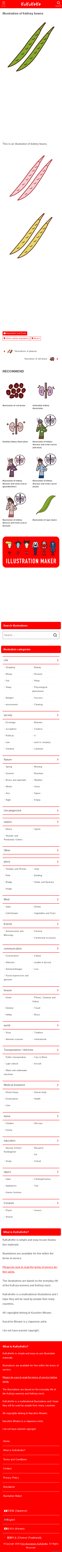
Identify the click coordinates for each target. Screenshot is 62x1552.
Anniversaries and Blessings (13, 933)
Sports (37, 829)
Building (38, 875)
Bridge (9, 882)
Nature (8, 759)
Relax (37, 680)
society (8, 715)
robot (8, 1179)
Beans (37, 338)
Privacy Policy (11, 1477)
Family (9, 1130)
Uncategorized (12, 810)
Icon (36, 969)
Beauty (37, 667)
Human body (40, 1092)
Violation (10, 749)
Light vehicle (12, 1063)
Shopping (10, 667)
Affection (10, 962)
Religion (10, 698)
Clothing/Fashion (42, 1179)
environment (12, 704)
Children (10, 1123)
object (7, 1171)
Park (8, 875)
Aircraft (37, 1063)
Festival (38, 931)
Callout (37, 956)
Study (8, 1161)
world (7, 1025)
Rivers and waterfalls (16, 780)
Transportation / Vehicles (18, 1049)
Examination (12, 1099)
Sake (8, 907)
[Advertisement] (31, 111)
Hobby (9, 1014)
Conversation (12, 956)
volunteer (38, 749)
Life (6, 660)
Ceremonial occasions (45, 938)
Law (8, 742)
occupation (11, 729)
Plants (9, 1210)
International (40, 1039)
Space (37, 793)
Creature (9, 1203)
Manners (38, 722)
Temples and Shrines (16, 869)
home (7, 1116)
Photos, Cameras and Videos (43, 999)
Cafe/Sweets (12, 913)
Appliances (11, 1186)
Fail (7, 680)
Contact (7, 1468)
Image (9, 889)
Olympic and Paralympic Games (13, 838)
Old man (38, 1123)
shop (36, 869)
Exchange (10, 722)
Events (8, 924)
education (10, 1140)
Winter (9, 786)
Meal (7, 899)
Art (35, 1154)
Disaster (38, 674)
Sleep (8, 687)
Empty (37, 800)
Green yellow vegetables (17, 338)
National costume (14, 1039)
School (37, 1161)
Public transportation (16, 1057)
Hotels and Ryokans (44, 882)
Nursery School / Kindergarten (13, 1150)
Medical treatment (14, 1084)
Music (37, 1014)
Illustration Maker (12, 1496)
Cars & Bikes (40, 1057)
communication (13, 948)
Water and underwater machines (15, 1072)
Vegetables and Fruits (16, 333)
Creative (38, 729)
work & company (42, 742)
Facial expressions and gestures (16, 977)
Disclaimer (9, 1487)
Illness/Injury (12, 1092)
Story (8, 1032)
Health (37, 1099)
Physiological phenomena (39, 689)
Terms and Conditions (15, 1459)
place (7, 861)
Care (8, 1105)
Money (9, 674)
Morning (38, 767)
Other (7, 850)
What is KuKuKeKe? (14, 1450)
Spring (9, 767)
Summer (10, 773)
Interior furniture (13, 1192)
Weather (38, 780)
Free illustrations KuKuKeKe (34, 1544)
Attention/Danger (14, 969)
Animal (9, 1217)
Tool (36, 1186)
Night (8, 800)
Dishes (37, 907)
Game (9, 997)
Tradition (38, 1032)
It (35, 735)
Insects (37, 1210)
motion (8, 821)
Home (6, 1441)
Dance (9, 829)
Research (38, 1148)
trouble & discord (42, 962)
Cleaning (38, 704)
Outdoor (10, 1008)
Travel (37, 1008)
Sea (8, 793)
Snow (37, 786)
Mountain (38, 773)
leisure (8, 990)
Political (10, 735)
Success (38, 698)
